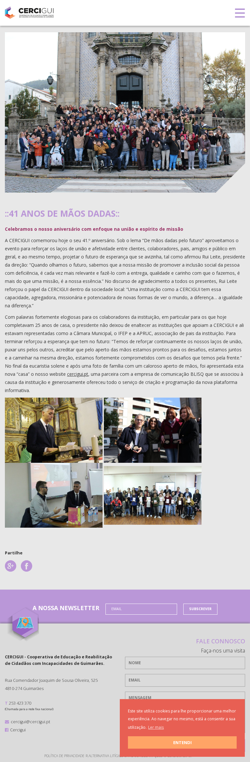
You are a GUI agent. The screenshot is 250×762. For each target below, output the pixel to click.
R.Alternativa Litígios (104, 756)
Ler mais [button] (156, 727)
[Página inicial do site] (29, 11)
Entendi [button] (182, 742)
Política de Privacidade (64, 756)
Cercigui (18, 730)
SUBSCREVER (200, 609)
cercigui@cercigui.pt (30, 722)
